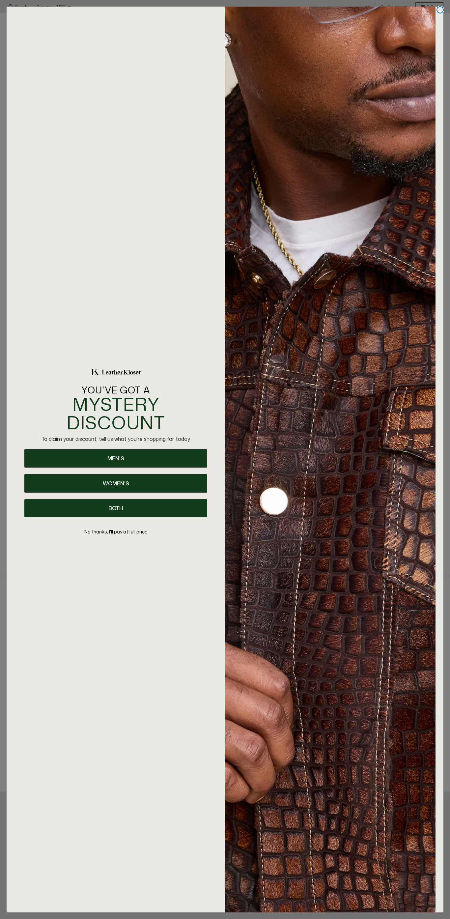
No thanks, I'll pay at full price (115, 532)
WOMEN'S (116, 483)
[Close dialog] (440, 10)
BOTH (115, 508)
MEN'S (115, 458)
